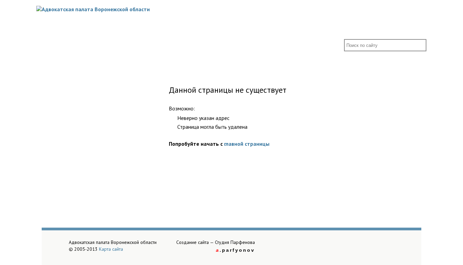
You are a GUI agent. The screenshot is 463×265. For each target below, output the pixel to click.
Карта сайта (111, 249)
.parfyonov (235, 250)
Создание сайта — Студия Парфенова (215, 242)
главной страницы (246, 143)
